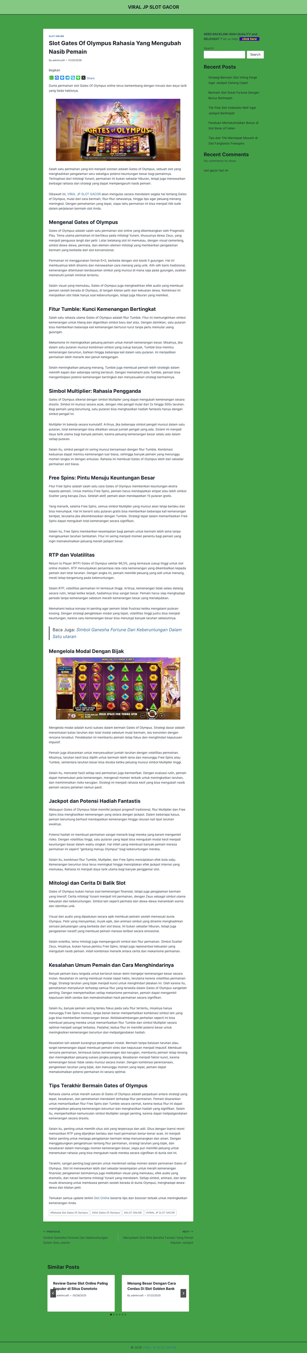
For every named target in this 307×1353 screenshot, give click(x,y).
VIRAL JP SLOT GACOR (160, 1212)
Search (209, 48)
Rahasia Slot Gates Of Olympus (69, 1212)
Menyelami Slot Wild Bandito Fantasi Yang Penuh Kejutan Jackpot (158, 1237)
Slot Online (101, 1198)
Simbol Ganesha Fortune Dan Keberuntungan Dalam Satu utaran (75, 1237)
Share (91, 78)
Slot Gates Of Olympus (106, 1212)
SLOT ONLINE (56, 36)
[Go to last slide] (53, 1293)
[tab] (111, 1315)
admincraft (58, 60)
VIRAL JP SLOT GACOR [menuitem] (84, 194)
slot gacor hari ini (216, 170)
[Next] (183, 1293)
